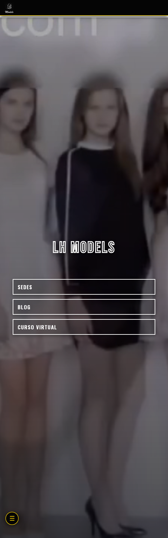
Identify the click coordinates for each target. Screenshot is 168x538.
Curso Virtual (37, 327)
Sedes (25, 287)
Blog (24, 307)
